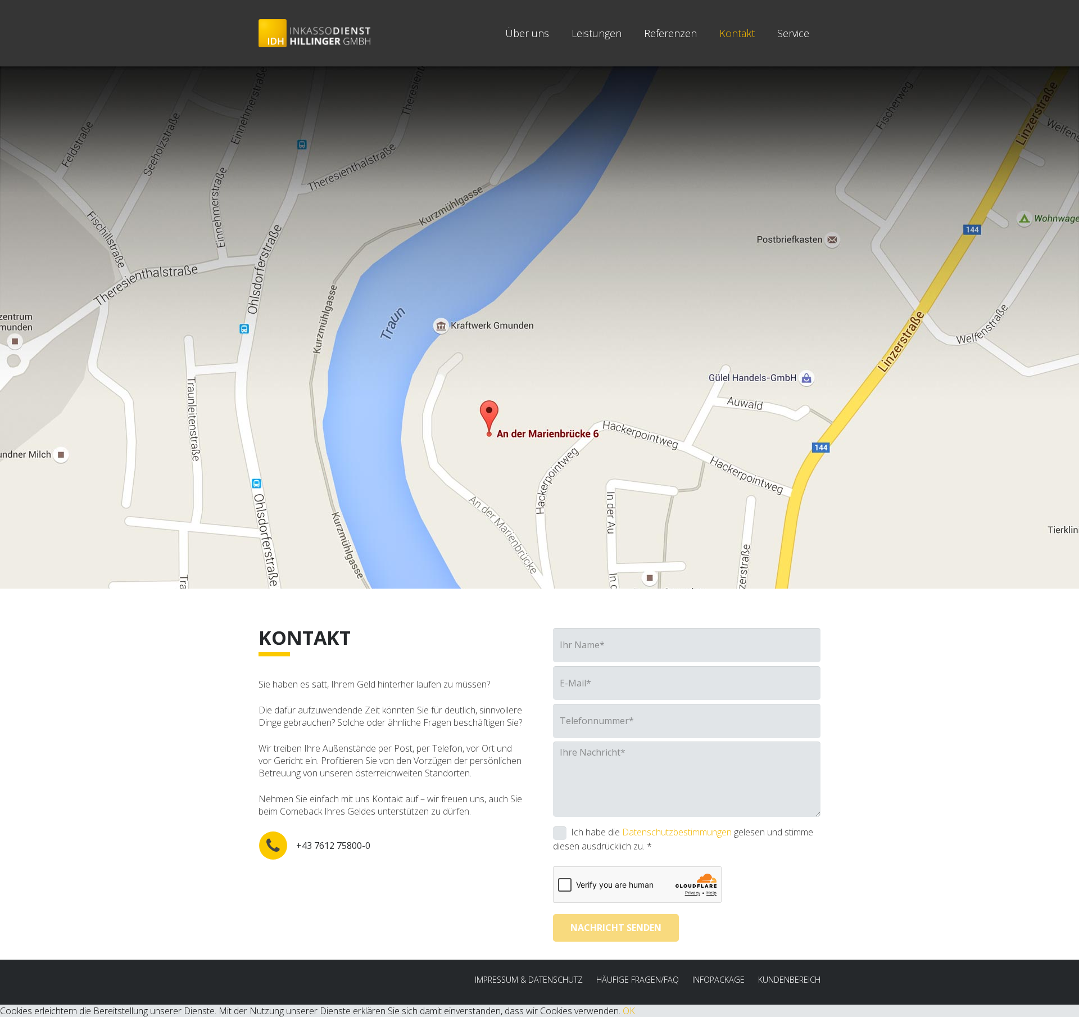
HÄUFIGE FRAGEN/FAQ (637, 979)
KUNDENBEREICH (789, 979)
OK (629, 1011)
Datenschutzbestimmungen (677, 832)
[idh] (314, 33)
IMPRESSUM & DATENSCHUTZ (529, 979)
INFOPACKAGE (718, 979)
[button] (818, 33)
